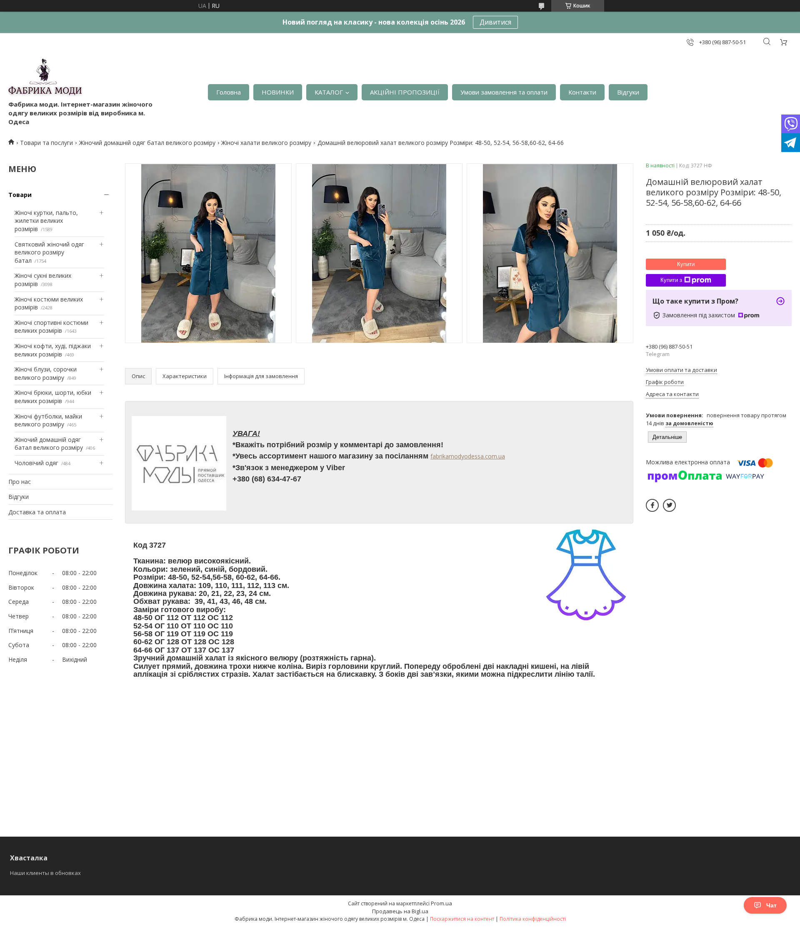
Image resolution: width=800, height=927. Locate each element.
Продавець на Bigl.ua (400, 911)
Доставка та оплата (37, 512)
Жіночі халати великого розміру (266, 143)
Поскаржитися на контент (462, 918)
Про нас (19, 482)
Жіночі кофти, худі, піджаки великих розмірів (53, 350)
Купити (686, 264)
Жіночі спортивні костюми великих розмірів (51, 327)
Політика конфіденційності (533, 918)
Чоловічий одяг (36, 463)
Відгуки (628, 92)
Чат (771, 905)
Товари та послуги (46, 143)
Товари (20, 195)
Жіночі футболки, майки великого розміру (48, 420)
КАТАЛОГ (329, 92)
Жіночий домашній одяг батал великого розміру (147, 143)
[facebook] (652, 505)
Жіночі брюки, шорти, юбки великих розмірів (53, 397)
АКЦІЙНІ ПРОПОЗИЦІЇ (405, 92)
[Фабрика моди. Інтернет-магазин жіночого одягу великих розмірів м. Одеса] (45, 79)
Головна (228, 92)
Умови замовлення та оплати (504, 92)
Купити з (671, 280)
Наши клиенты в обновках (45, 873)
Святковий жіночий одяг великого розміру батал (49, 252)
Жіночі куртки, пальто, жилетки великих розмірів (46, 221)
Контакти (582, 92)
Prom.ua (441, 903)
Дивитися (495, 22)
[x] (669, 505)
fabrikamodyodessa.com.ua (467, 456)
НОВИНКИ (278, 92)
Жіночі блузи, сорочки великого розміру (46, 373)
